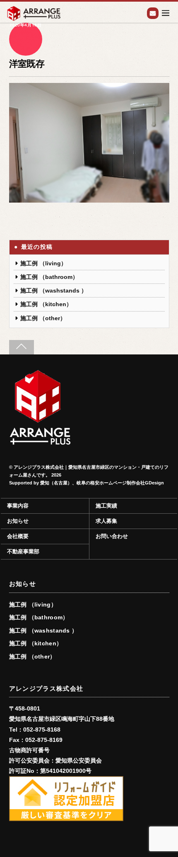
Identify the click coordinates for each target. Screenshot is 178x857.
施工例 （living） (43, 263)
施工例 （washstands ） (53, 290)
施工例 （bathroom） (49, 277)
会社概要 (18, 536)
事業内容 (18, 506)
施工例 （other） (43, 318)
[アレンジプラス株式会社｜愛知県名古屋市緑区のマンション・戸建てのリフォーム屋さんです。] (40, 441)
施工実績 (106, 506)
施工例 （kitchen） (46, 304)
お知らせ (18, 521)
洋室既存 (27, 64)
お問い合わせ (153, 13)
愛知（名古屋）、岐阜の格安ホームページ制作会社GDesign (102, 482)
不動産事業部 (23, 552)
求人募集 (106, 521)
